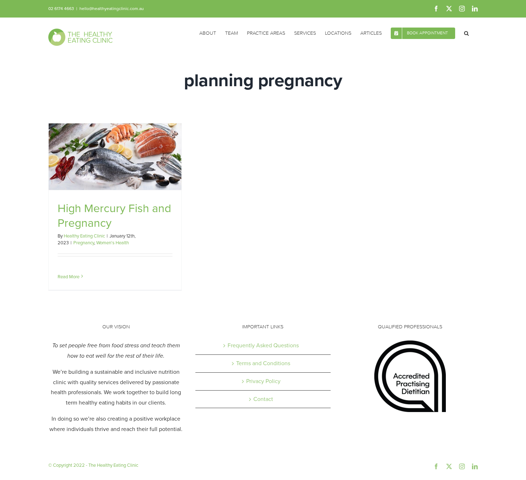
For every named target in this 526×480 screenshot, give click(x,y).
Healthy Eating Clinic (84, 235)
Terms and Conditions (263, 363)
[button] (466, 33)
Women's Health (112, 242)
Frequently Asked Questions (263, 345)
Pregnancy (83, 242)
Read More (68, 276)
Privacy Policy (263, 381)
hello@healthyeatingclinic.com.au (111, 8)
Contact (263, 399)
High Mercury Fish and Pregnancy (114, 216)
